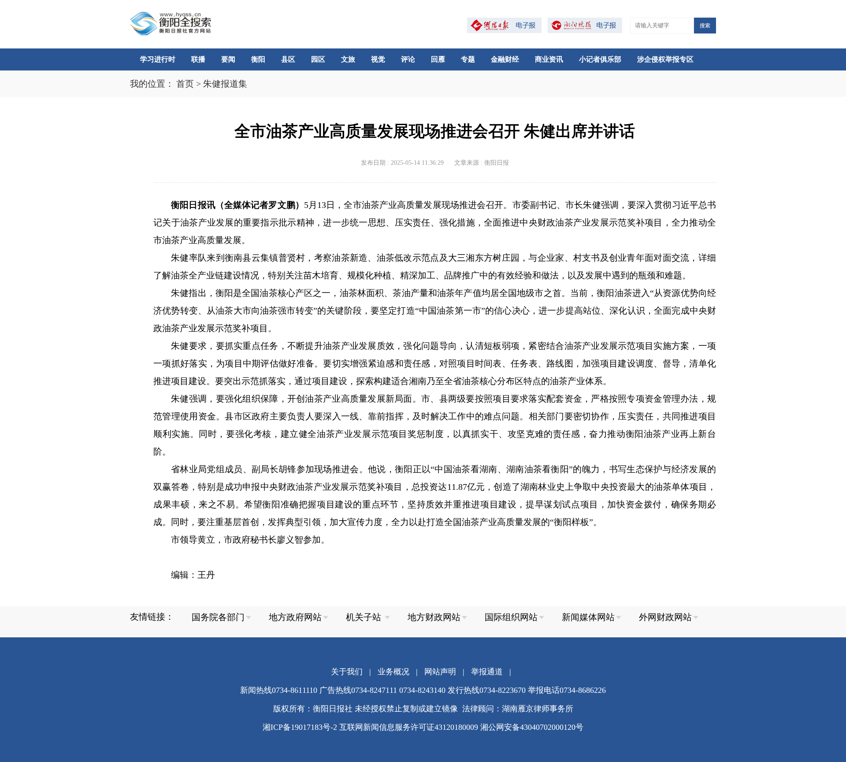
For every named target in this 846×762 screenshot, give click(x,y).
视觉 (378, 59)
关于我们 (347, 671)
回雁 (438, 59)
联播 (198, 59)
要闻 (228, 59)
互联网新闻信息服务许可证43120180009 (408, 727)
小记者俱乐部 (600, 59)
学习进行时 (157, 59)
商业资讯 (549, 59)
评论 (408, 59)
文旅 (348, 59)
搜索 (705, 25)
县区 (288, 59)
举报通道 (487, 671)
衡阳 (258, 59)
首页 (185, 84)
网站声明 (440, 671)
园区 (318, 59)
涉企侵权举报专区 (665, 59)
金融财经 (505, 59)
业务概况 (393, 671)
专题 (468, 59)
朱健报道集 (225, 84)
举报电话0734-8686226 (567, 690)
